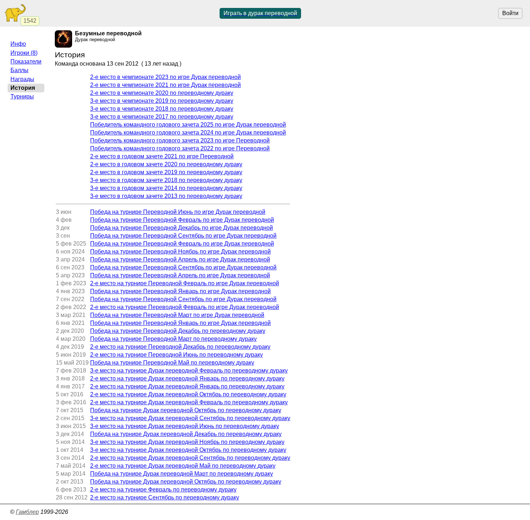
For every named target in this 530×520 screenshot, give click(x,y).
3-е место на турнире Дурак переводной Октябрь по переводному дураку (188, 450)
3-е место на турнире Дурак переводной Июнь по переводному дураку (184, 426)
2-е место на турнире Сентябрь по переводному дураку (164, 497)
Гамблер (27, 512)
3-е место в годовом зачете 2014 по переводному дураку (166, 188)
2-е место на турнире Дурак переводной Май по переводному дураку (182, 466)
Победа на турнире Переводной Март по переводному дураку (173, 339)
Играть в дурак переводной (260, 13)
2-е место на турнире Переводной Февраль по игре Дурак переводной (184, 283)
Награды (22, 79)
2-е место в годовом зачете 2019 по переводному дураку (166, 172)
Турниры (22, 96)
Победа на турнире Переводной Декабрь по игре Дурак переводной (181, 228)
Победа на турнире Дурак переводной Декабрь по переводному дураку (186, 434)
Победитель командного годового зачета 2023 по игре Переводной (180, 140)
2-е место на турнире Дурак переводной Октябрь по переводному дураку (188, 394)
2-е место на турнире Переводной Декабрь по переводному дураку (180, 347)
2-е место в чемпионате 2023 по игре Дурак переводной (165, 77)
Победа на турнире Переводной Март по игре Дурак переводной (177, 315)
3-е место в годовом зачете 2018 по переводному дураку (166, 180)
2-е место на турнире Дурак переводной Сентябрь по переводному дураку (190, 458)
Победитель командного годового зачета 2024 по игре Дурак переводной (188, 132)
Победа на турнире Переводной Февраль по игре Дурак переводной (182, 220)
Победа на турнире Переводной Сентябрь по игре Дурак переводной (183, 236)
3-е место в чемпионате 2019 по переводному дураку (161, 101)
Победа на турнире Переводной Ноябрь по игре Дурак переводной (180, 251)
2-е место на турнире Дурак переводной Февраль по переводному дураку (189, 402)
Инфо (18, 44)
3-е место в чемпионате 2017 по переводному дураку (161, 117)
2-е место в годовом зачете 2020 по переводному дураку (166, 164)
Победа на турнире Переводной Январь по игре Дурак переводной (180, 291)
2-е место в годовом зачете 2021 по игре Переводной (162, 156)
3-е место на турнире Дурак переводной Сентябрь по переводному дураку (190, 418)
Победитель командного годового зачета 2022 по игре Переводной (180, 148)
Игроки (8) (23, 53)
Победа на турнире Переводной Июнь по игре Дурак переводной (177, 212)
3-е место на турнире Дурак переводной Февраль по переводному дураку (189, 370)
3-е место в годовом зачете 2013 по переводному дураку (166, 196)
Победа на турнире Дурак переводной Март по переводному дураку (181, 474)
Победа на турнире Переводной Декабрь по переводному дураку (177, 331)
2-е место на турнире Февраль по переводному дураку (163, 489)
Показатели (25, 61)
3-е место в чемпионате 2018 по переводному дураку (161, 109)
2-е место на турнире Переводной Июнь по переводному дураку (176, 355)
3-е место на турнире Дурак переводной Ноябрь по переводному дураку (187, 442)
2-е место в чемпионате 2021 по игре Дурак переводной (165, 85)
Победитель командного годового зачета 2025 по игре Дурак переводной (188, 125)
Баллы (19, 70)
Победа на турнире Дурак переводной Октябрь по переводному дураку (185, 410)
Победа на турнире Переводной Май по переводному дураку (172, 363)
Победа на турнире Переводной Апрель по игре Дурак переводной (180, 259)
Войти (510, 13)
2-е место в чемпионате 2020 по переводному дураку (161, 93)
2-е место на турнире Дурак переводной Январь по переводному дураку (187, 378)
